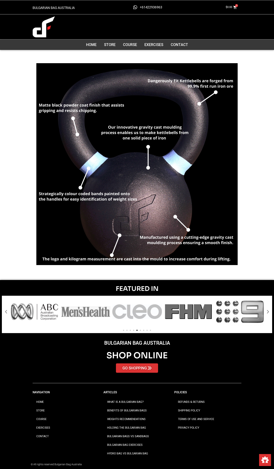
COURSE (130, 44)
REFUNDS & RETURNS (191, 402)
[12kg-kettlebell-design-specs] (137, 164)
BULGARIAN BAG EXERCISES (125, 445)
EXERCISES (153, 44)
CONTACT (179, 44)
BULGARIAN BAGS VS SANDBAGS (128, 436)
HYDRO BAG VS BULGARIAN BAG (127, 453)
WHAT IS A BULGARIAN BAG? (125, 402)
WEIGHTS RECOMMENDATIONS (126, 419)
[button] (6, 311)
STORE (110, 44)
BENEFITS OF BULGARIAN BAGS (127, 410)
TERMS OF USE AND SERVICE (196, 419)
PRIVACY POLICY (188, 427)
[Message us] (265, 460)
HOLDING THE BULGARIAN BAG (126, 427)
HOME (91, 44)
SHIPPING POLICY (189, 410)
